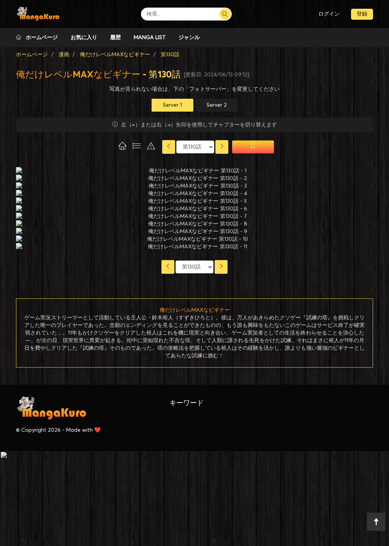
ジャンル (189, 37)
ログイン (329, 14)
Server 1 (172, 105)
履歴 (115, 37)
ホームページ (39, 37)
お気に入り (84, 37)
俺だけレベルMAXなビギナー (78, 74)
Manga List (150, 37)
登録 (362, 14)
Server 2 (217, 105)
